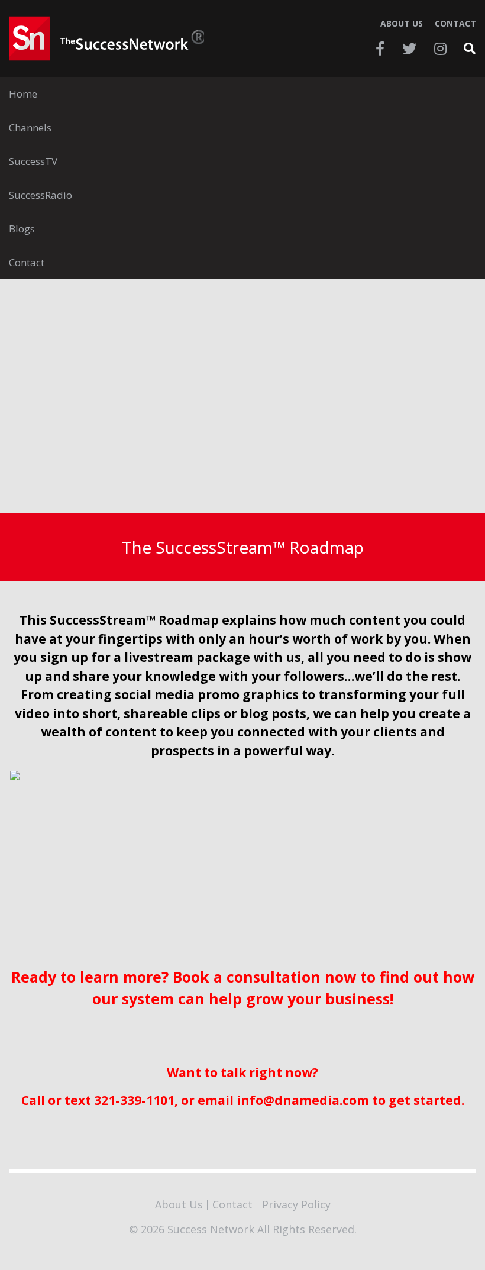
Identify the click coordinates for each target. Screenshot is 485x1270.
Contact (455, 23)
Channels (30, 127)
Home (23, 94)
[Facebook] (380, 48)
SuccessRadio (40, 195)
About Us (401, 23)
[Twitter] (409, 48)
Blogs (22, 228)
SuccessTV (33, 161)
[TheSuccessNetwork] (106, 38)
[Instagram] (440, 48)
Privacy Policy (296, 1204)
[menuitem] (242, 94)
